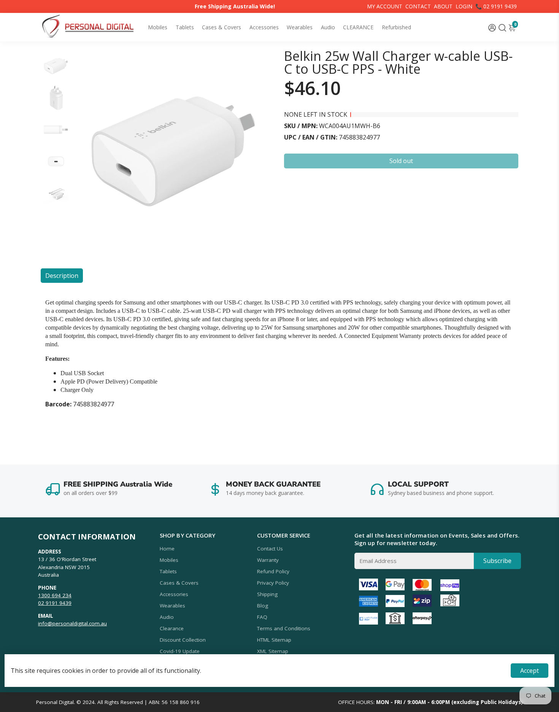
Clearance (172, 628)
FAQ (262, 617)
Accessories (264, 27)
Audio (328, 27)
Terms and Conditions (283, 628)
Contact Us (270, 548)
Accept (529, 670)
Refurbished (396, 27)
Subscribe (497, 561)
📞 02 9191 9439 (496, 6)
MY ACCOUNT (384, 6)
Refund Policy (273, 571)
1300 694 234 (54, 595)
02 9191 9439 (54, 602)
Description (61, 275)
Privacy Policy (273, 582)
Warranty (268, 560)
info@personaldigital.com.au (72, 623)
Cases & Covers (221, 27)
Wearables (300, 27)
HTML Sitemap (274, 639)
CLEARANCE (358, 27)
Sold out (401, 161)
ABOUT (443, 6)
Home (167, 548)
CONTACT (418, 6)
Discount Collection (183, 639)
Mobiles (157, 27)
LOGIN (464, 6)
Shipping (267, 594)
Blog (262, 605)
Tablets (185, 27)
